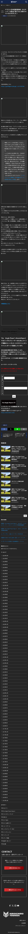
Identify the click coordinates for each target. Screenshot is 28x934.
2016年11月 (5, 767)
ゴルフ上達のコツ (7, 823)
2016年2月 (5, 794)
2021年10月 (5, 591)
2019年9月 (5, 666)
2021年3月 (5, 612)
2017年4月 (5, 752)
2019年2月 (5, 687)
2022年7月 (5, 564)
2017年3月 (5, 755)
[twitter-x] (13, 906)
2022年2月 (5, 579)
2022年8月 (5, 561)
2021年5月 (5, 606)
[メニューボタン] (2, 2)
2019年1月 (5, 690)
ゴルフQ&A (5, 820)
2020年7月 (5, 636)
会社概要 (24, 923)
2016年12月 (5, 764)
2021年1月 (5, 618)
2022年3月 (5, 576)
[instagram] (15, 906)
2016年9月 (5, 773)
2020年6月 (5, 639)
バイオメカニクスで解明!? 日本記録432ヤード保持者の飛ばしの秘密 (15, 177)
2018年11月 (5, 696)
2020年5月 (5, 642)
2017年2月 (5, 758)
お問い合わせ (22, 920)
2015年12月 (5, 800)
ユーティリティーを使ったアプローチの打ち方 (12, 534)
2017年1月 (5, 761)
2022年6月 (5, 567)
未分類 (4, 844)
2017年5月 (5, 749)
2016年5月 (5, 785)
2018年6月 (5, 711)
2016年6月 (5, 782)
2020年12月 (5, 621)
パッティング (6, 835)
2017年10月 (5, 735)
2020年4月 (5, 645)
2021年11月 (5, 588)
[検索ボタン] (26, 2)
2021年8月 (5, 597)
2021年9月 (5, 594)
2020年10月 (5, 627)
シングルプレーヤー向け (8, 829)
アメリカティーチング (8, 814)
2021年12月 (5, 585)
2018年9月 (5, 702)
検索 (25, 516)
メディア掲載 (6, 838)
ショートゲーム (6, 826)
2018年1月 (5, 726)
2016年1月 (5, 797)
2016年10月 (5, 770)
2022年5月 (5, 570)
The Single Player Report (9, 811)
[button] (4, 429)
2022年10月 (5, 555)
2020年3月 (5, 648)
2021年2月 (5, 615)
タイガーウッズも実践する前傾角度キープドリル (12, 541)
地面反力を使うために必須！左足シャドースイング (13, 537)
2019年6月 (5, 675)
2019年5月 (5, 678)
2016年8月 (5, 776)
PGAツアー (5, 808)
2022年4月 (5, 573)
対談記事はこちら (5, 303)
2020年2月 (5, 651)
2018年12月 (5, 693)
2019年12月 (5, 657)
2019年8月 (5, 669)
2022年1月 (5, 582)
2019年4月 (5, 681)
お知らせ (4, 15)
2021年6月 (5, 603)
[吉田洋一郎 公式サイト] (14, 2)
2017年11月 (5, 732)
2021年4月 (5, 609)
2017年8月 (5, 740)
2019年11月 (5, 660)
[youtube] (18, 906)
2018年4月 (5, 717)
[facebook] (10, 906)
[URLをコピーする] (24, 429)
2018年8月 (5, 705)
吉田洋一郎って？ (7, 841)
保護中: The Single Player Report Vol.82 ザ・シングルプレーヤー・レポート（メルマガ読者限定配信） (13, 524)
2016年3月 (5, 791)
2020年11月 (5, 624)
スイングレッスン (7, 832)
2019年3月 (5, 684)
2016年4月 (5, 788)
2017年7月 (5, 743)
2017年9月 (5, 737)
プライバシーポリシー (20, 925)
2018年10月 (5, 699)
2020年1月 (5, 654)
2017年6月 (5, 746)
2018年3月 (5, 720)
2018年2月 (5, 723)
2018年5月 (5, 714)
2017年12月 (5, 728)
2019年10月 (5, 663)
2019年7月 (5, 672)
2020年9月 (5, 630)
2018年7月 (5, 708)
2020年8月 (5, 633)
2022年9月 (5, 558)
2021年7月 (5, 600)
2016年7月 (5, 779)
